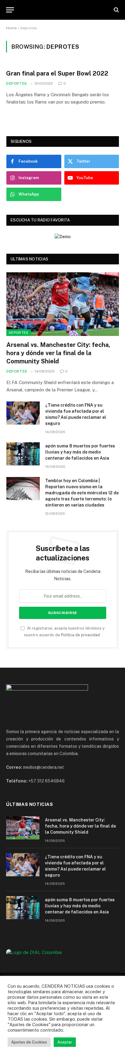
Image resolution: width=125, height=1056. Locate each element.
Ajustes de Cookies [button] (29, 1042)
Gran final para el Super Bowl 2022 (57, 73)
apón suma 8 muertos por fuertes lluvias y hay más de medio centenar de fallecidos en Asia (80, 452)
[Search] (116, 10)
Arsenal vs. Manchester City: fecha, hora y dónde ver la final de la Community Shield (58, 353)
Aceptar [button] (64, 1042)
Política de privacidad (81, 635)
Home (11, 28)
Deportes (19, 332)
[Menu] (10, 10)
